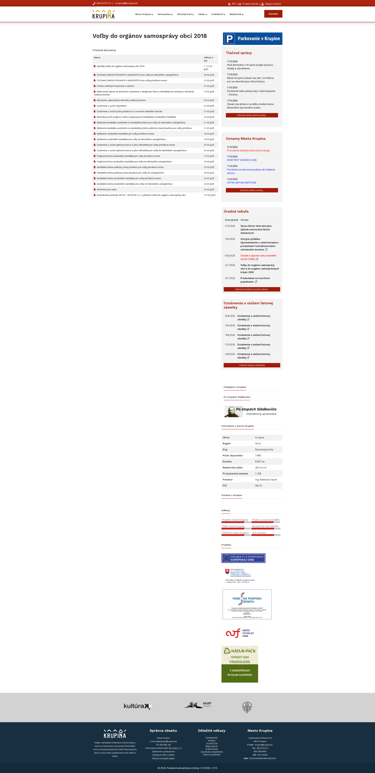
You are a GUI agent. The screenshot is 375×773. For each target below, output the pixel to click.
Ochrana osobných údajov (163, 758)
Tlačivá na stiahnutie (211, 754)
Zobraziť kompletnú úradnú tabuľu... (252, 289)
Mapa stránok (273, 3)
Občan (202, 14)
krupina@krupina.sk (126, 3)
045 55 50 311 (104, 3)
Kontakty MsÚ (212, 737)
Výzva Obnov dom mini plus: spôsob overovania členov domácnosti (256, 229)
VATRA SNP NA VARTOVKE (242, 182)
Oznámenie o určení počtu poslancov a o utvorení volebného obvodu (129, 111)
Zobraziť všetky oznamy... (252, 190)
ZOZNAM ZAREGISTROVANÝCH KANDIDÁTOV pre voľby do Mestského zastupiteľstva (137, 74)
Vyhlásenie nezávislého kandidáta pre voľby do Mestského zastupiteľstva (131, 139)
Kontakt (273, 13)
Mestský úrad (184, 14)
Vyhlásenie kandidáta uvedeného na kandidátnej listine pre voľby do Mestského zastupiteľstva (140, 122)
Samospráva (164, 14)
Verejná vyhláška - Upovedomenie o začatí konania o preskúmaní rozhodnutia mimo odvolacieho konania (260, 244)
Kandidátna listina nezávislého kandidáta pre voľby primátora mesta (128, 178)
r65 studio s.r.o (175, 748)
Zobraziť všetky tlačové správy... (252, 115)
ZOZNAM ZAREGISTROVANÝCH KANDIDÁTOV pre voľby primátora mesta (131, 80)
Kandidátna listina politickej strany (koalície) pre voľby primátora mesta (130, 167)
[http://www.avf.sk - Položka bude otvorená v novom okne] (239, 632)
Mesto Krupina (143, 14)
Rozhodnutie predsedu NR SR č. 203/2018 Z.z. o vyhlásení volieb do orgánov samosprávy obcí (141, 195)
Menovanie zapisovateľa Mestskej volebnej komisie (121, 100)
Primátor (211, 740)
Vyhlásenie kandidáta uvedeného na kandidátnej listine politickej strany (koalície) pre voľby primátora (144, 128)
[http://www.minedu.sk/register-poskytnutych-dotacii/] (239, 575)
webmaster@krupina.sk (166, 741)
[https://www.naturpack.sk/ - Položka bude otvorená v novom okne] (239, 664)
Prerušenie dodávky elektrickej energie (249, 150)
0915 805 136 (165, 744)
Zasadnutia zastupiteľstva (212, 751)
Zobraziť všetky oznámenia (252, 365)
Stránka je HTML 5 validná (163, 754)
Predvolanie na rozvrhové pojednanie (255, 280)
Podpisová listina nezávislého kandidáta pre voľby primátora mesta (128, 156)
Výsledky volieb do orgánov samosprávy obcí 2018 (120, 66)
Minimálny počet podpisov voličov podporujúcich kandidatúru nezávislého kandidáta (136, 117)
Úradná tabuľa (250, 3)
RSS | (234, 3)
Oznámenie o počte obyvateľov (111, 105)
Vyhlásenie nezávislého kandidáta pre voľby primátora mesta (125, 133)
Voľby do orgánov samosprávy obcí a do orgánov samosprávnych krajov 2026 (260, 268)
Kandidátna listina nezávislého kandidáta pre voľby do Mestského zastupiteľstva (134, 183)
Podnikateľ (218, 14)
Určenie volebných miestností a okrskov (115, 86)
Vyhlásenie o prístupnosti (163, 751)
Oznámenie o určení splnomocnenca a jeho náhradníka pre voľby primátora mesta (135, 144)
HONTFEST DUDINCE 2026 (242, 160)
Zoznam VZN (211, 743)
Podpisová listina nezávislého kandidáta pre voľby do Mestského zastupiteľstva (134, 161)
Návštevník (236, 14)
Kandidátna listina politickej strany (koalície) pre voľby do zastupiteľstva (130, 172)
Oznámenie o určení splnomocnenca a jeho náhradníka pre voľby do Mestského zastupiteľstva (141, 150)
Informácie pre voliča (106, 189)
